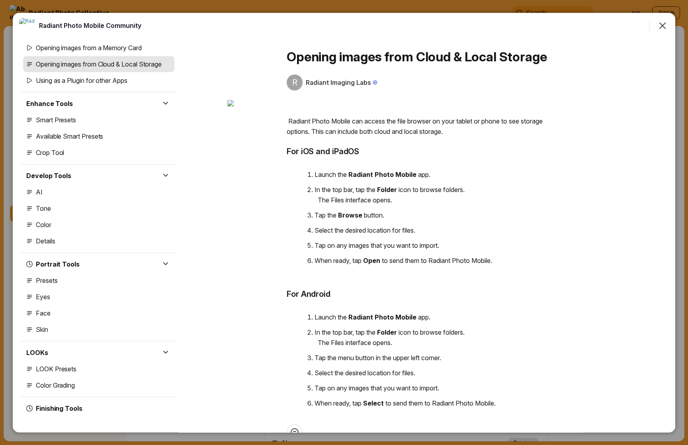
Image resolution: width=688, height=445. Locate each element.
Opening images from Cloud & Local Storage (99, 64)
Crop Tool (50, 153)
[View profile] (27, 25)
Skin (42, 329)
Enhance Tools (49, 104)
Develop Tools (48, 176)
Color (43, 225)
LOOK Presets (56, 369)
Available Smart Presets (69, 136)
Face (43, 313)
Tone (43, 208)
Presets (47, 280)
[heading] (90, 25)
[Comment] (295, 432)
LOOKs (37, 353)
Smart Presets (56, 120)
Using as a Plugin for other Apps (81, 80)
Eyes (43, 297)
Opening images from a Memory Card (89, 48)
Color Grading (55, 385)
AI (39, 192)
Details (45, 241)
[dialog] (344, 222)
